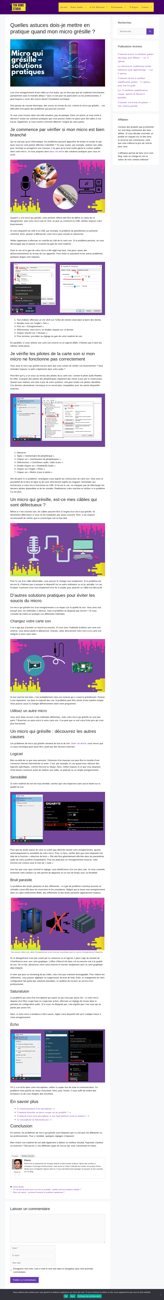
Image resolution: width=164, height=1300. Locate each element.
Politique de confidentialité (89, 1296)
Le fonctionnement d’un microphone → (36, 1108)
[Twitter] (18, 1175)
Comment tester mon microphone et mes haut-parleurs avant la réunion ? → (53, 1115)
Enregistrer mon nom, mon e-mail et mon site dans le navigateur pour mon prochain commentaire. (53, 1270)
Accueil (63, 7)
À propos (15, 1156)
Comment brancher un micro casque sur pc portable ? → (44, 1112)
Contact (145, 7)
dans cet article (57, 151)
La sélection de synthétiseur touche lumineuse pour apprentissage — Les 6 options (135, 69)
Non (72, 1296)
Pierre (27, 1160)
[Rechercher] (150, 31)
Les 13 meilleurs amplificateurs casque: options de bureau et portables (133, 94)
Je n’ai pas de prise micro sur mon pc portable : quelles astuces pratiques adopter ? (47, 1189)
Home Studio (76, 7)
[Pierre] (17, 1168)
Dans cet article (78, 743)
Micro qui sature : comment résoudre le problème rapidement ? (39, 1192)
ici (36, 1146)
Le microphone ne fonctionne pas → (34, 1119)
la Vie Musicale (97, 7)
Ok (66, 1296)
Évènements (117, 7)
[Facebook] (15, 1175)
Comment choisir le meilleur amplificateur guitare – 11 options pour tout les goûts (134, 82)
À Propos (133, 7)
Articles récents (28, 1156)
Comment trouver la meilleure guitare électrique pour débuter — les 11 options (136, 57)
